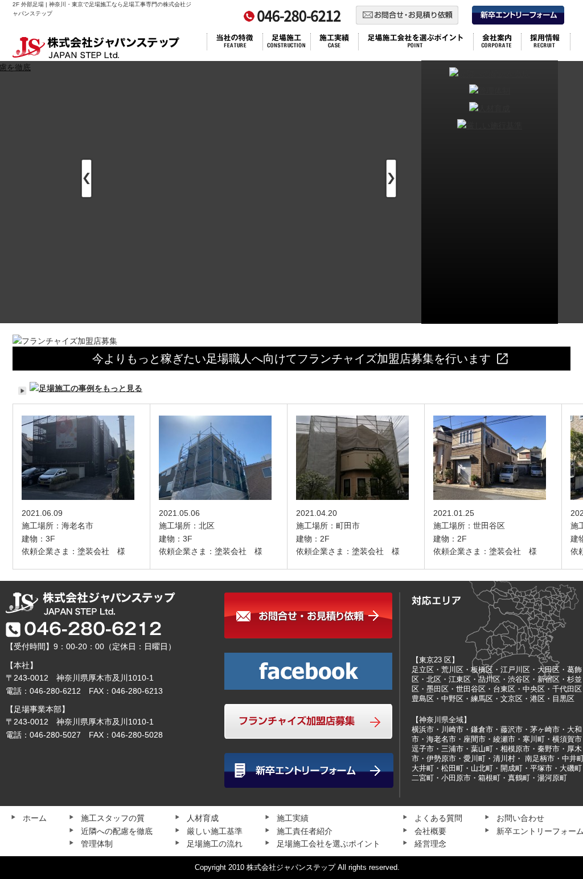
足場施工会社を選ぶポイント (328, 843)
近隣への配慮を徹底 (117, 831)
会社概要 (430, 831)
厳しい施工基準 (215, 831)
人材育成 (203, 818)
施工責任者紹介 (304, 831)
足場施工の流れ (215, 843)
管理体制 (97, 843)
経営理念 (430, 843)
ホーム (35, 818)
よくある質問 (438, 818)
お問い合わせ (520, 818)
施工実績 (293, 818)
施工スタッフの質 (113, 818)
